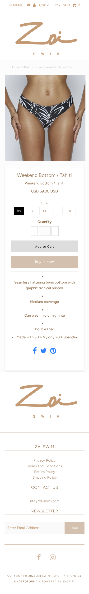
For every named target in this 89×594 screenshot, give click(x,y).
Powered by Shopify (58, 581)
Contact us (43, 362)
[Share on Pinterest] (53, 352)
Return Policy (44, 472)
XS (19, 211)
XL (70, 211)
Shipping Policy (45, 477)
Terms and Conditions (44, 466)
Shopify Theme (65, 575)
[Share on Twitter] (43, 352)
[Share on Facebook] (35, 352)
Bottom (29, 67)
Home (16, 67)
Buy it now (44, 262)
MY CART (67, 5)
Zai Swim (43, 575)
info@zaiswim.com (44, 501)
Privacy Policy (44, 460)
